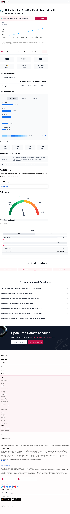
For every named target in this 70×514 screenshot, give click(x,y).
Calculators (3, 362)
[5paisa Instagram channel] (4, 487)
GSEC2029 (4, 102)
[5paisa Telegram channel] (2, 487)
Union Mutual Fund (17, 6)
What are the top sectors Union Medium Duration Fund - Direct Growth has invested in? (23, 318)
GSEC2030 (4, 115)
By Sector (24, 98)
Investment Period (7, 242)
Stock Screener (3, 404)
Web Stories (3, 391)
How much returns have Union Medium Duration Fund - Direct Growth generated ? (21, 288)
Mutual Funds (8, 6)
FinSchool (2, 386)
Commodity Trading (4, 401)
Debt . (7, 13)
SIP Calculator (60, 269)
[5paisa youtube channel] (15, 487)
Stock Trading (3, 398)
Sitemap (2, 385)
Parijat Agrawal (6, 186)
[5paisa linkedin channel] (13, 487)
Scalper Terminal (4, 409)
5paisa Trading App (4, 415)
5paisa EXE (3, 417)
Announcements (4, 394)
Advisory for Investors (5, 465)
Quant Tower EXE (4, 423)
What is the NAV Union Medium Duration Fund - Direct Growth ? (17, 293)
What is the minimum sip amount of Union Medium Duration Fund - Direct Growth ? (21, 308)
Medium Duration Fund (16, 13)
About (2, 377)
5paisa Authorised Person (5, 430)
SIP (19, 233)
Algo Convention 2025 (5, 382)
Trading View (3, 420)
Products (3, 396)
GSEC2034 (4, 121)
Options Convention (4, 388)
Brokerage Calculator (7, 269)
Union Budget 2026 (4, 392)
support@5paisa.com (10, 479)
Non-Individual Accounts (5, 431)
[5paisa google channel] (18, 487)
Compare (44, 51)
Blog (1, 389)
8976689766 (33, 479)
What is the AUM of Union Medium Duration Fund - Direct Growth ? (17, 303)
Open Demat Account (35, 342)
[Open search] (67, 2)
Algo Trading (3, 414)
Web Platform (3, 411)
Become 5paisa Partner (5, 428)
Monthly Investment (7, 237)
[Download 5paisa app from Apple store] (16, 500)
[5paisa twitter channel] (7, 487)
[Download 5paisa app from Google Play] (6, 500)
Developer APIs (3, 421)
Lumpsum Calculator (42, 269)
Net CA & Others (6, 127)
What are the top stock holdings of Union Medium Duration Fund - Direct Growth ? (21, 313)
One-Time (51, 233)
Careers (2, 383)
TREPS (3, 108)
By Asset (35, 98)
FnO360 (2, 412)
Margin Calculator (25, 269)
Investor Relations (4, 380)
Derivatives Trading (4, 399)
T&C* (24, 345)
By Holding (13, 98)
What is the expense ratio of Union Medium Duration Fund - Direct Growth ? (20, 298)
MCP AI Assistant (4, 418)
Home (2, 6)
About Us (2, 378)
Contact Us (3, 460)
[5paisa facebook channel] (10, 487)
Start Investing (41, 18)
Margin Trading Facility (5, 405)
